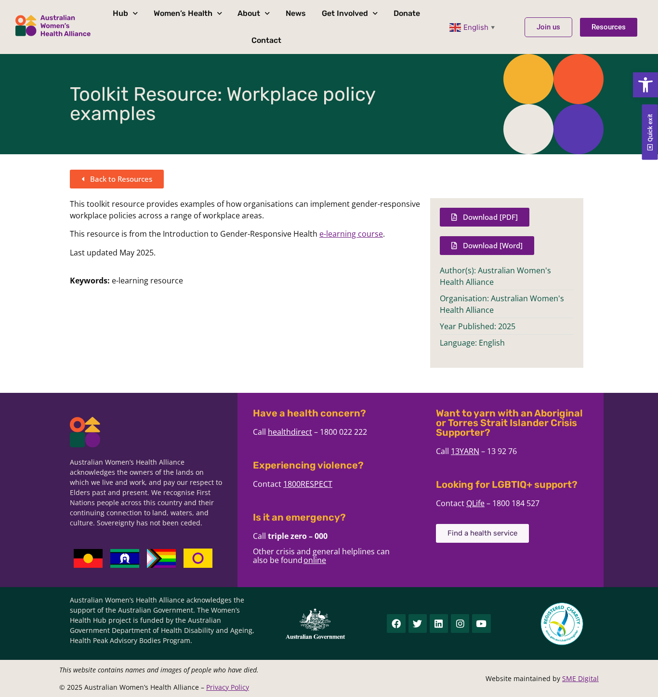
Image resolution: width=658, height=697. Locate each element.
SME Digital (580, 678)
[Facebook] (396, 623)
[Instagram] (460, 623)
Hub (120, 13)
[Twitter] (417, 623)
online (314, 560)
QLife (475, 503)
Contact (266, 40)
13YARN (465, 451)
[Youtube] (481, 623)
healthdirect (290, 432)
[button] (645, 84)
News (296, 13)
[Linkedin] (439, 623)
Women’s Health (183, 13)
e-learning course (351, 233)
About (248, 13)
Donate (407, 13)
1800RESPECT (307, 484)
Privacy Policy (227, 687)
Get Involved (345, 13)
